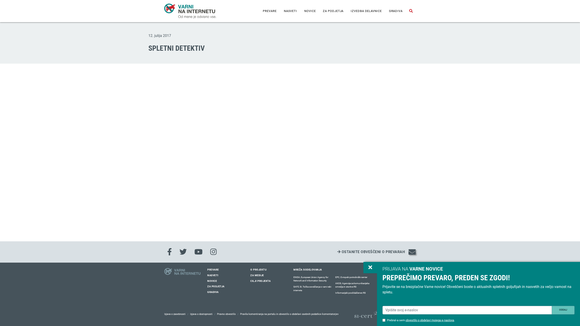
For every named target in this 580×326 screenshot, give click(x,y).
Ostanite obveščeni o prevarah (373, 252)
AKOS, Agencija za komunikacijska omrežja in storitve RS (352, 285)
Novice (310, 11)
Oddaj (563, 309)
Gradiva (396, 11)
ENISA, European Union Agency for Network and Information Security (310, 279)
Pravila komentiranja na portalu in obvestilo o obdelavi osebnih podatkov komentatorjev (289, 314)
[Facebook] (169, 252)
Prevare (269, 11)
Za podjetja (333, 11)
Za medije (257, 275)
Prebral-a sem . (421, 320)
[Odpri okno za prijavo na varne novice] (370, 267)
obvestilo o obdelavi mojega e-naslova (430, 320)
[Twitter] (183, 252)
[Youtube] (198, 252)
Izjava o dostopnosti (201, 314)
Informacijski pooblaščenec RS (350, 292)
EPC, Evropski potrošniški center (351, 277)
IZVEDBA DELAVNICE (366, 11)
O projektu (258, 269)
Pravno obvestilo (226, 314)
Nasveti (290, 11)
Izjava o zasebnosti (175, 314)
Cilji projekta (260, 281)
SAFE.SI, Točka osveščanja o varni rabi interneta (312, 288)
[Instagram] (213, 252)
